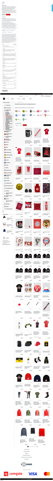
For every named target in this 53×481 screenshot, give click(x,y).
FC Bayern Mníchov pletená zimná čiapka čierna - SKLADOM (46, 386)
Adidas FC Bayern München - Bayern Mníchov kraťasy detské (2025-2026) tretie (32, 440)
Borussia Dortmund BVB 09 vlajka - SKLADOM (19, 367)
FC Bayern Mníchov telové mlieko (28, 179)
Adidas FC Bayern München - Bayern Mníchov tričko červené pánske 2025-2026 (46, 333)
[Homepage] (4, 99)
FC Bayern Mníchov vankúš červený (36, 214)
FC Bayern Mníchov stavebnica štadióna (28, 160)
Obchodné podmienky (23, 99)
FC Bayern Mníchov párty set (28, 232)
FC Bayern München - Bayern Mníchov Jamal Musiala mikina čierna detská (19, 262)
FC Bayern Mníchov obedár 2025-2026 (45, 178)
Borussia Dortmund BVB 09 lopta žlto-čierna (19, 195)
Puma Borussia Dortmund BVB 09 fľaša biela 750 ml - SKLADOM (19, 335)
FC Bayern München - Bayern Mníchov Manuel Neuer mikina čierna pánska (19, 277)
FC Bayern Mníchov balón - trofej (37, 250)
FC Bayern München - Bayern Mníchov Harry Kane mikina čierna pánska (46, 277)
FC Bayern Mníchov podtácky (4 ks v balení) (28, 196)
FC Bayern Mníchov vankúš (27, 213)
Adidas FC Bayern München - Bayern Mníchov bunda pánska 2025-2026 (23, 441)
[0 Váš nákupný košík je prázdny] (46, 96)
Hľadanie (20, 96)
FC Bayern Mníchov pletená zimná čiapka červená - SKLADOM (28, 385)
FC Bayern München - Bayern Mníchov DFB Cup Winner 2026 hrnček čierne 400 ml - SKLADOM (28, 141)
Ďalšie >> (37, 446)
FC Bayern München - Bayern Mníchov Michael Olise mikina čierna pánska (46, 262)
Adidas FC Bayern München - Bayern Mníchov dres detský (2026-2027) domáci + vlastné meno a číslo (46, 140)
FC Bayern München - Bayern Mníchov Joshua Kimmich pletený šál (46, 315)
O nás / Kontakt (26, 449)
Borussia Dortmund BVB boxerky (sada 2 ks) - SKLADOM (28, 351)
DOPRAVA (19, 98)
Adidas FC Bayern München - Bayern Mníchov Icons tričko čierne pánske (36, 333)
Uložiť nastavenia (5, 90)
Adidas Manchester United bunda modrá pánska (9, 231)
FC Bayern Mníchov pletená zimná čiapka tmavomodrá (37, 386)
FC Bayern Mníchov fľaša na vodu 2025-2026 (46, 214)
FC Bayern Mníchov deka (19, 214)
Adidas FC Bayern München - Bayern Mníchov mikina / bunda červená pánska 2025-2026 (46, 421)
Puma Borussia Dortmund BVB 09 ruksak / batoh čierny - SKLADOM (19, 351)
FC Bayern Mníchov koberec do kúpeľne (36, 178)
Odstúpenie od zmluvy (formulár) (26, 457)
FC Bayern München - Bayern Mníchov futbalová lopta (37, 296)
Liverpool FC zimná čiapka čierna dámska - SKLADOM (10, 219)
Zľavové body (26, 459)
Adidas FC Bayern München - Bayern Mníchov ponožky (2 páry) (46, 403)
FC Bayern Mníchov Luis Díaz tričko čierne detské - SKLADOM (19, 386)
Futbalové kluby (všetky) (20, 102)
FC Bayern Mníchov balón (19, 249)
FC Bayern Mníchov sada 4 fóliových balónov (28, 296)
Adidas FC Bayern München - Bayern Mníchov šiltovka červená (37, 351)
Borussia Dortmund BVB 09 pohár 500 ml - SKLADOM (28, 367)
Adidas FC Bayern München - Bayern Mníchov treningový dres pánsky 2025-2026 (37, 403)
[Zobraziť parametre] (47, 125)
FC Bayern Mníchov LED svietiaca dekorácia (46, 160)
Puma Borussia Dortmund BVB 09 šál (28, 335)
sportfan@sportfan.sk (7, 244)
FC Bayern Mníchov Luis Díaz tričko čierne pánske (19, 296)
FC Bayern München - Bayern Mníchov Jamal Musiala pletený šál (37, 312)
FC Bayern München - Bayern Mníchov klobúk (46, 296)
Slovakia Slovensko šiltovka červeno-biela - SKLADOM (10, 225)
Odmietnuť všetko (4, 14)
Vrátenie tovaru (30, 99)
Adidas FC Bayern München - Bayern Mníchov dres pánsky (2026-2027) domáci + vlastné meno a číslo (19, 159)
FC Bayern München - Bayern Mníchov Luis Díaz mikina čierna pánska (37, 262)
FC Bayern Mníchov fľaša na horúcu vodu (37, 196)
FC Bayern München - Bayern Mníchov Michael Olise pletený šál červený (28, 312)
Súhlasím (8, 14)
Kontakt (8, 98)
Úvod (15, 102)
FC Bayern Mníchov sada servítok (37, 232)
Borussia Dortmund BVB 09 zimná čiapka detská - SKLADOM (46, 367)
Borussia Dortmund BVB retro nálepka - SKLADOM (46, 351)
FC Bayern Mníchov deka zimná (46, 196)
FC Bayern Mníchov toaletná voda (18, 178)
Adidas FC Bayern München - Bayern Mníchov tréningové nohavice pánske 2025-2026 (19, 403)
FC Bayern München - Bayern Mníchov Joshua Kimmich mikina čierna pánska (37, 277)
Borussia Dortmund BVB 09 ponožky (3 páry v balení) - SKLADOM (37, 367)
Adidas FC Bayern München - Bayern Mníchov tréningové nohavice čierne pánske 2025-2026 (28, 403)
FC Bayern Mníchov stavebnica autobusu (37, 160)
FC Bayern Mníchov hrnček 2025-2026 (19, 232)
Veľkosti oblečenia (12, 99)
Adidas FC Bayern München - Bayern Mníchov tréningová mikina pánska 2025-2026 (28, 421)
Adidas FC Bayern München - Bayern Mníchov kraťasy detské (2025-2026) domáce (41, 441)
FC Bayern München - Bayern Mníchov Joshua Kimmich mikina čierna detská (28, 262)
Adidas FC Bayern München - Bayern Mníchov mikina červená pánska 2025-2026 (19, 421)
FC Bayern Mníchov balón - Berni (46, 232)
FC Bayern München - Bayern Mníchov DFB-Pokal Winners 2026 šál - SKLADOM (37, 141)
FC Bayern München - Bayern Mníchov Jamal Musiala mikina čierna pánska (28, 277)
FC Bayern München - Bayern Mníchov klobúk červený (19, 312)
